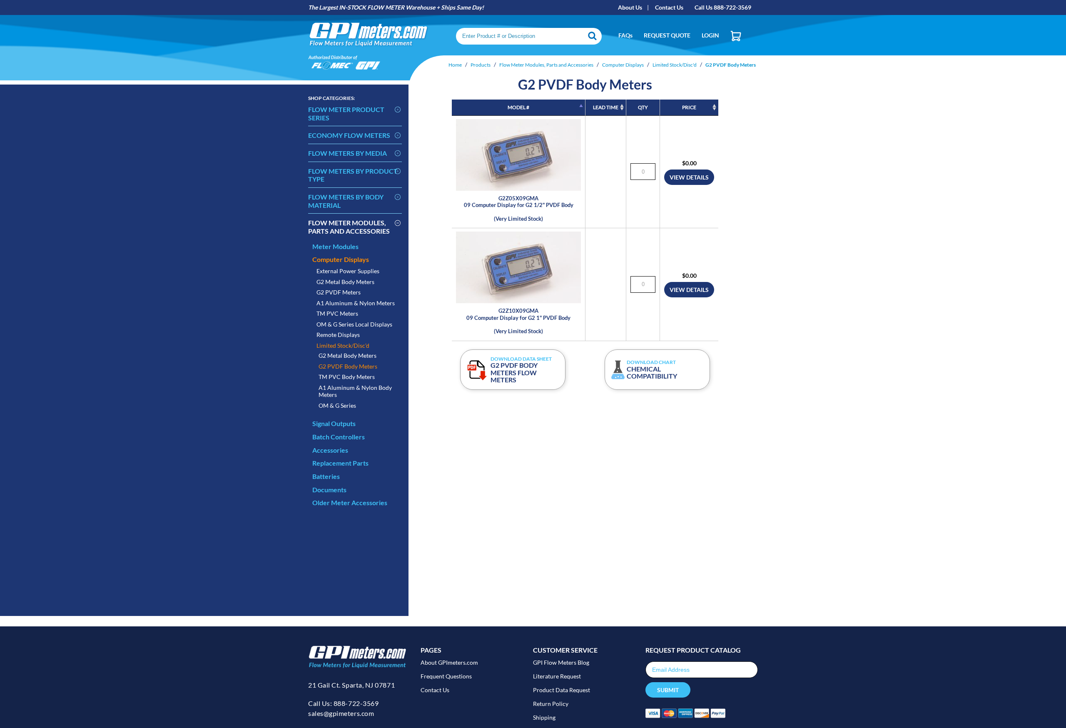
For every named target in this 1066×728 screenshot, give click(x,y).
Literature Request (557, 676)
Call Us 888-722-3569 (723, 7)
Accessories (330, 450)
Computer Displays (340, 259)
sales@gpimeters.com (341, 713)
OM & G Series (337, 405)
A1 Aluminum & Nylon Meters (355, 303)
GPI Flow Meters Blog (561, 662)
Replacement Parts (340, 463)
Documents (329, 490)
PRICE (689, 107)
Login (710, 35)
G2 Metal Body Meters (345, 281)
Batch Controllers (338, 437)
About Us (630, 7)
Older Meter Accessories (349, 502)
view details (689, 177)
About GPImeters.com (449, 662)
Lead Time (605, 107)
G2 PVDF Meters (338, 292)
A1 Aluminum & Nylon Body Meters (355, 391)
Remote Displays (338, 334)
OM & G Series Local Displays (354, 324)
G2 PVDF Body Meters (348, 366)
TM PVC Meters (337, 313)
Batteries (326, 476)
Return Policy (550, 703)
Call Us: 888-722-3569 (343, 703)
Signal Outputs (334, 423)
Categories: (331, 98)
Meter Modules (335, 246)
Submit (668, 689)
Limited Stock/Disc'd (342, 345)
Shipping (544, 717)
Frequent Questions (446, 676)
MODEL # (518, 107)
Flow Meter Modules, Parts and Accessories (349, 227)
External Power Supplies (347, 270)
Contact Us (669, 7)
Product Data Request (561, 689)
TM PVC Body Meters (347, 376)
